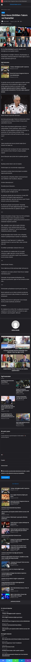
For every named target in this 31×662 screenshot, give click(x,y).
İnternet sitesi (4, 465)
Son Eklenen (15, 483)
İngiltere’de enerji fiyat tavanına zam (11, 535)
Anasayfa (4, 9)
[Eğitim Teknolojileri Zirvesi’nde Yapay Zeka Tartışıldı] (5, 596)
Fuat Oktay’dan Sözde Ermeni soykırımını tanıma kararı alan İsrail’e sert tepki (8, 407)
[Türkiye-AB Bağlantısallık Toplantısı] (5, 68)
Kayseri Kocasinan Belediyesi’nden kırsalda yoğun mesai (22, 390)
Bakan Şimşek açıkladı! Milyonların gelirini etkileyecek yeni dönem (20, 529)
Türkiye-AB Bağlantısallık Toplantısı (19, 67)
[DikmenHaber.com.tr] (15, 4)
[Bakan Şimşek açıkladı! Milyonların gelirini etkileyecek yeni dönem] (5, 531)
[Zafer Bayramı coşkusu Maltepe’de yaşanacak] (5, 524)
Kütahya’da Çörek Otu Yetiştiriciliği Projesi (13, 569)
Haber (9, 9)
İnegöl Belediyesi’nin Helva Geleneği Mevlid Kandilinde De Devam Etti (7, 415)
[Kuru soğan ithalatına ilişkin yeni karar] (5, 497)
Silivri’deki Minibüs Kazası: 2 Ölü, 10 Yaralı (23, 423)
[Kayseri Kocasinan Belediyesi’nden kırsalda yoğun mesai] (23, 384)
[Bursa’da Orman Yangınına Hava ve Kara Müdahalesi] (5, 75)
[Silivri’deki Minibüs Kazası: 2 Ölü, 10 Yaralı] (23, 417)
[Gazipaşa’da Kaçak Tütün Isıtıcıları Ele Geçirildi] (5, 564)
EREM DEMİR (6, 21)
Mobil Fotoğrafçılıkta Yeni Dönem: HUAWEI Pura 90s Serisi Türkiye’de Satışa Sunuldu (15, 557)
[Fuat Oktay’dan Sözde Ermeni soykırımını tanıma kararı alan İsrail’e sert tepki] (8, 400)
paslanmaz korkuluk (15, 601)
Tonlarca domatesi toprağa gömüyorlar (21, 397)
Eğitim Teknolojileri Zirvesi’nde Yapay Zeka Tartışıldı (18, 595)
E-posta (3, 460)
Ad (2, 454)
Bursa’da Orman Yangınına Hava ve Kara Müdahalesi (15, 1)
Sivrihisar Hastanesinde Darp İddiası (7, 381)
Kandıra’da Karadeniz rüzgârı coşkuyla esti (13, 578)
